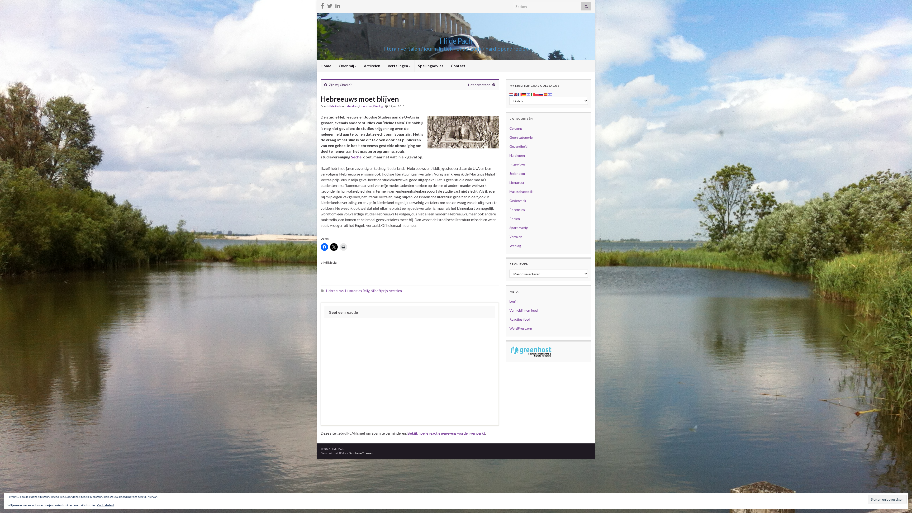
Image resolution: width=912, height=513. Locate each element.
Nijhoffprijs (379, 291)
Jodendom (351, 106)
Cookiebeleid (105, 505)
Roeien (514, 219)
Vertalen (515, 237)
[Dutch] (511, 93)
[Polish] (537, 93)
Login (513, 301)
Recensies (517, 210)
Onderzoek (517, 201)
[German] (524, 93)
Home (326, 65)
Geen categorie (521, 137)
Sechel (357, 157)
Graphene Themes (361, 453)
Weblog (378, 106)
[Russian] (541, 93)
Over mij (347, 65)
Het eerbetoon (479, 85)
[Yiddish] (550, 93)
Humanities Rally (357, 291)
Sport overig (518, 228)
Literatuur (365, 106)
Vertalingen (398, 65)
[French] (520, 93)
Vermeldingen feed (523, 310)
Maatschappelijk (521, 192)
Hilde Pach (456, 40)
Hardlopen (517, 155)
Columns (515, 128)
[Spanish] (546, 93)
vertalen (395, 291)
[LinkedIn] (337, 5)
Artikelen (372, 65)
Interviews (517, 164)
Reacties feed (519, 319)
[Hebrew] (529, 93)
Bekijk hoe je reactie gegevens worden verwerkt (446, 433)
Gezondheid (518, 146)
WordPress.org (520, 328)
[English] (516, 93)
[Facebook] (322, 5)
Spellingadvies (430, 65)
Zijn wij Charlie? (340, 85)
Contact (458, 65)
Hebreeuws (335, 291)
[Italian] (533, 93)
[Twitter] (329, 5)
